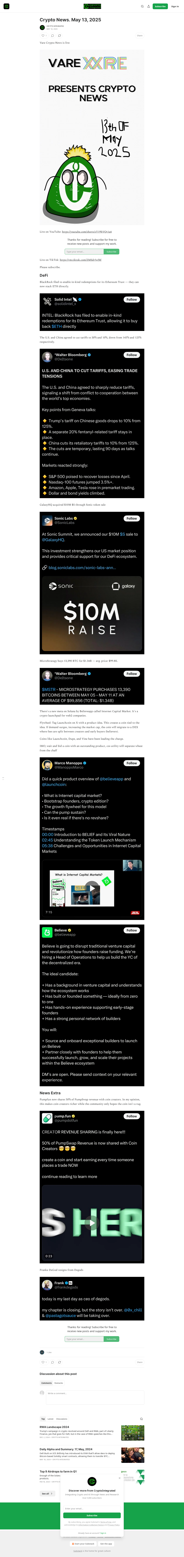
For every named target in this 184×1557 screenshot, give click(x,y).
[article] (92, 1434)
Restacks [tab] (58, 1383)
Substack (77, 1551)
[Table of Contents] (3, 778)
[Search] (142, 6)
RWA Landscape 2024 (54, 1427)
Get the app (106, 1543)
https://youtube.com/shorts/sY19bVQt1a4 (87, 232)
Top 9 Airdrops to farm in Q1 (58, 1471)
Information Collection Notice (91, 1525)
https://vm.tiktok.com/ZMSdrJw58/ (80, 260)
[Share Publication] (149, 6)
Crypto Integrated (55, 26)
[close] (119, 1478)
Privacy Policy (113, 1525)
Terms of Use (105, 1522)
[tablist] (52, 1383)
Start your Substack (84, 1543)
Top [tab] (43, 1419)
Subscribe (160, 6)
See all (45, 1493)
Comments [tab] (46, 1383)
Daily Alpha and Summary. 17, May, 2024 (66, 1449)
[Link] (35, 275)
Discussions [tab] (61, 1419)
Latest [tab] (50, 1419)
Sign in (175, 6)
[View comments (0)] (52, 35)
